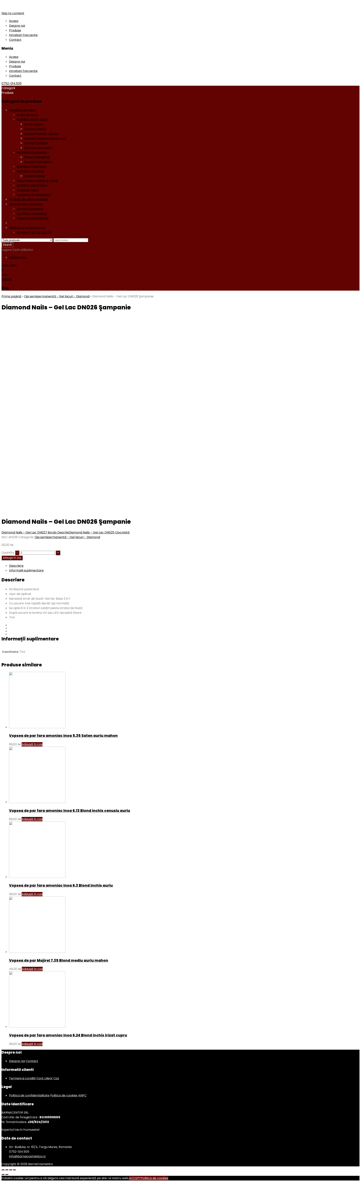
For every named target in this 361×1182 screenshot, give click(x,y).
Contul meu (17, 257)
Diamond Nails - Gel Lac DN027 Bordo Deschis (35, 532)
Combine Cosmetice (32, 213)
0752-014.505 (12, 83)
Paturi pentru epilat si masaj (37, 180)
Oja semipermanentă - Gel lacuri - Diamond (41, 223)
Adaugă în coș (12, 558)
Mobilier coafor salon (32, 119)
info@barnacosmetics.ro (27, 1156)
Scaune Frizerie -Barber (41, 133)
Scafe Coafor (34, 124)
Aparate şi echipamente (27, 227)
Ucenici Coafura (36, 143)
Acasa (13, 21)
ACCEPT (135, 1178)
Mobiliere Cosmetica (32, 152)
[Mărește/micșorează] (14, 1169)
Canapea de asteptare (34, 194)
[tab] (184, 565)
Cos (56, 1078)
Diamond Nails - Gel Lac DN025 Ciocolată (99, 532)
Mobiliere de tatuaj (30, 171)
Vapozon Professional (33, 218)
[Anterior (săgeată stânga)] (3, 1174)
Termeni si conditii (22, 1078)
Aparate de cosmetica (25, 204)
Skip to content (13, 13)
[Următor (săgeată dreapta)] (6, 1174)
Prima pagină (11, 296)
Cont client (44, 1078)
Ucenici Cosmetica (38, 162)
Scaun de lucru (27, 115)
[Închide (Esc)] (3, 1169)
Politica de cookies (63, 1095)
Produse (15, 30)
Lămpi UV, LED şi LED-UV (34, 232)
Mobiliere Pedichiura (31, 166)
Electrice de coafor (38, 147)
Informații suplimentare (26, 570)
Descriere (16, 566)
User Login (9, 265)
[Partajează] (6, 1169)
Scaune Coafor (35, 129)
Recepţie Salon (28, 190)
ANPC (82, 1095)
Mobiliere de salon (22, 110)
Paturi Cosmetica (37, 157)
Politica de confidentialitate (29, 1095)
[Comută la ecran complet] (10, 1169)
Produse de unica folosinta (28, 199)
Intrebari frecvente (23, 35)
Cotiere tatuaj (34, 176)
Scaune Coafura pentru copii (45, 138)
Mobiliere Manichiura (32, 185)
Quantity (8, 552)
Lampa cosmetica (30, 209)
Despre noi (17, 25)
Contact (15, 40)
